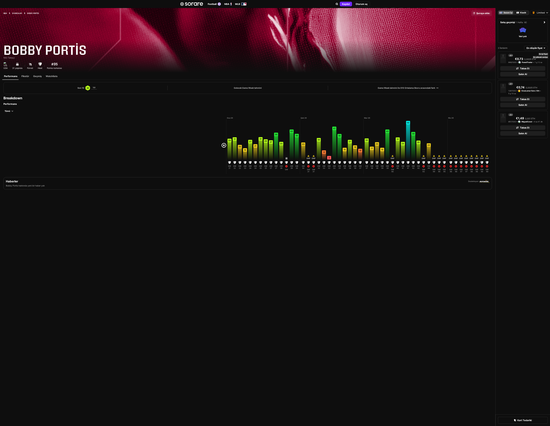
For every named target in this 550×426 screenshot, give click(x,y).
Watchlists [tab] (52, 76)
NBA (226, 4)
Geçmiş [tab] (37, 76)
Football (212, 4)
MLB (237, 4)
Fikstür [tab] (25, 76)
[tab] (521, 12)
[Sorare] (191, 4)
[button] (337, 4)
